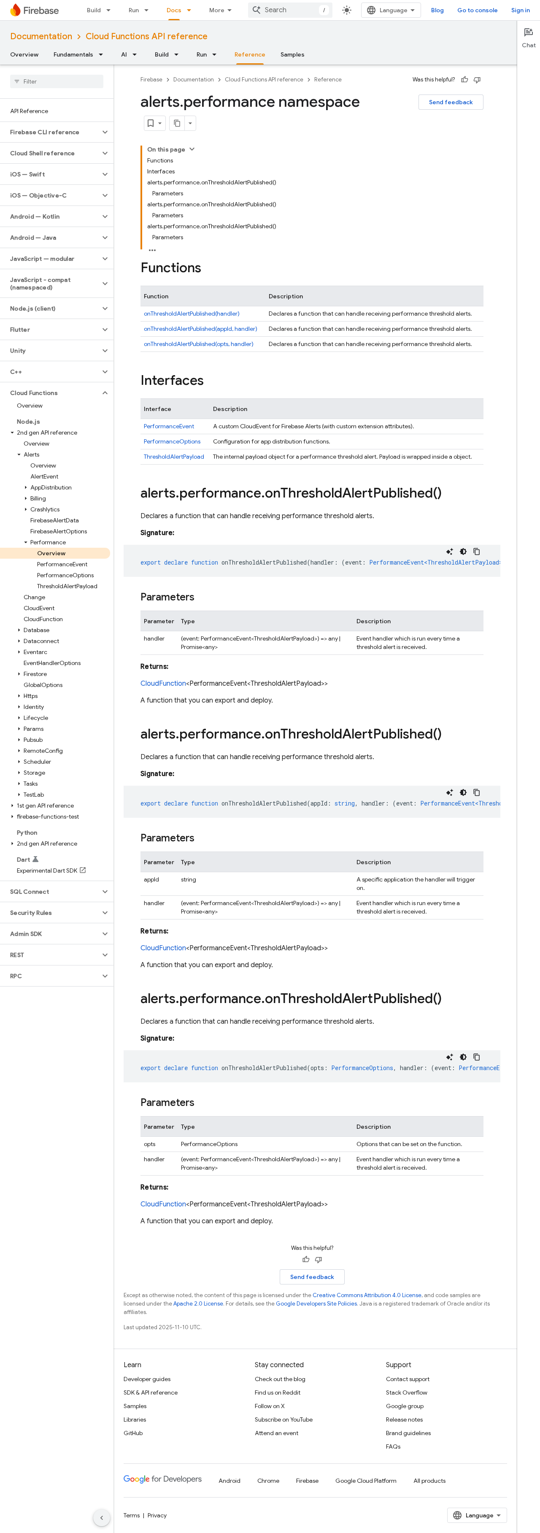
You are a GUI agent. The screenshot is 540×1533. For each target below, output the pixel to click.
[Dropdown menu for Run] (149, 10)
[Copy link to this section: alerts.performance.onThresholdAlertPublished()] (450, 494)
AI (124, 54)
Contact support (407, 1379)
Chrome (268, 1480)
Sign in (520, 10)
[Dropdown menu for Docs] (191, 10)
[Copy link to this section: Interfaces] (212, 381)
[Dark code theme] (463, 551)
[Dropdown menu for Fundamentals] (103, 54)
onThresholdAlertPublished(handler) (192, 313)
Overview (24, 54)
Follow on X (270, 1406)
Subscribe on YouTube (284, 1419)
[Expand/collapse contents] (192, 149)
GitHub (133, 1433)
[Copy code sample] (476, 551)
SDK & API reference (151, 1392)
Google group (405, 1406)
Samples (293, 54)
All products (429, 1480)
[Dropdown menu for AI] (137, 54)
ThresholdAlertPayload (174, 456)
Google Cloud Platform (366, 1480)
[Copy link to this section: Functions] (209, 269)
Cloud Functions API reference (147, 36)
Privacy (157, 1515)
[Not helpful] (477, 79)
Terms (132, 1515)
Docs (174, 10)
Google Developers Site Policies (316, 1303)
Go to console (477, 10)
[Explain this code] (449, 551)
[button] (50, 132)
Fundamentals (73, 54)
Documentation (41, 36)
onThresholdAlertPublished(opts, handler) (199, 344)
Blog (437, 10)
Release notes (404, 1419)
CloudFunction (163, 683)
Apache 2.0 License (198, 1303)
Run (134, 10)
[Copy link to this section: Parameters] (202, 598)
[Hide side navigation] (101, 1517)
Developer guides (147, 1379)
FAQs (393, 1446)
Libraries (135, 1419)
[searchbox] (56, 81)
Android (229, 1480)
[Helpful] (464, 79)
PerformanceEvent (169, 426)
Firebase (151, 79)
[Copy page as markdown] (177, 123)
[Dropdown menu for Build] (111, 10)
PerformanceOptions (172, 441)
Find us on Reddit (277, 1392)
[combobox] (290, 10)
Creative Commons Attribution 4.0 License (367, 1295)
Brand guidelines (408, 1433)
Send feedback (451, 102)
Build (94, 10)
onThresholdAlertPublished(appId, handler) (200, 329)
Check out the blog (280, 1379)
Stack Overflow (406, 1392)
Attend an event (276, 1433)
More (216, 10)
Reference (250, 54)
